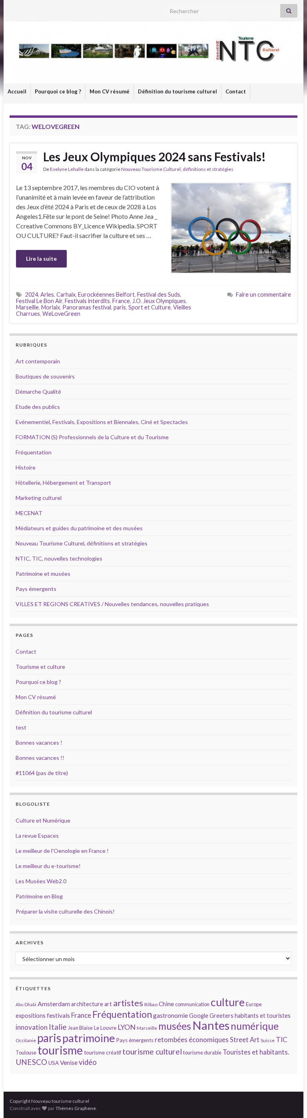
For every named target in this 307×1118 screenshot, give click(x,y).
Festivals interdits (87, 300)
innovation (32, 1027)
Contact (235, 91)
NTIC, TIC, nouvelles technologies (59, 558)
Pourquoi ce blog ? (58, 91)
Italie (58, 1026)
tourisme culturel (152, 1051)
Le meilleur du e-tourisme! (48, 865)
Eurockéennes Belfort (106, 294)
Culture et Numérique (43, 820)
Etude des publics (38, 406)
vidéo (88, 1062)
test (21, 727)
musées (174, 1026)
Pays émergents (36, 588)
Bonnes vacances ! (39, 742)
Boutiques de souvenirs (45, 376)
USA (53, 1063)
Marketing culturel (39, 497)
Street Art (244, 1040)
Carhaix (66, 294)
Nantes (210, 1025)
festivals (58, 1015)
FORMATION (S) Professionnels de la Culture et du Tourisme (92, 437)
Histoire (26, 467)
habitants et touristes (263, 1015)
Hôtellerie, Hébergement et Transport (63, 482)
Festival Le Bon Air (39, 300)
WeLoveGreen (61, 313)
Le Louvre (105, 1028)
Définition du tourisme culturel (177, 91)
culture (228, 1002)
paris (120, 307)
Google (198, 1015)
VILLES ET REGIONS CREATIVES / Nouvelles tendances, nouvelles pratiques (112, 604)
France (121, 300)
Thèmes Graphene (76, 1108)
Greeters (221, 1015)
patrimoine (88, 1038)
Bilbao (150, 1004)
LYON (127, 1027)
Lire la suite (41, 258)
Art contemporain (38, 361)
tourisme (60, 1050)
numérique (255, 1026)
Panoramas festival (86, 307)
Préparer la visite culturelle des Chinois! (65, 911)
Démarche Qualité (38, 391)
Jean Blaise (80, 1028)
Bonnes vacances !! (40, 757)
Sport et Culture (149, 307)
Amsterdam (54, 1003)
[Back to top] (289, 1100)
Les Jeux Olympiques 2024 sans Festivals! (154, 156)
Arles (47, 294)
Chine (166, 1003)
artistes (128, 1002)
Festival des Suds (158, 294)
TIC (281, 1039)
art (108, 1004)
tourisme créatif (102, 1052)
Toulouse (26, 1052)
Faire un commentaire (263, 294)
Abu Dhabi (26, 1004)
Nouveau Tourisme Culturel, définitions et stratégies (177, 169)
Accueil (17, 91)
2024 (31, 294)
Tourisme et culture (40, 666)
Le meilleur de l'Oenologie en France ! (62, 850)
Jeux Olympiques (164, 300)
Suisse (268, 1040)
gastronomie (170, 1015)
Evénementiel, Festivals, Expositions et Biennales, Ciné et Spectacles (102, 421)
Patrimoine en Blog (39, 896)
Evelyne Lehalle (67, 169)
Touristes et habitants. (256, 1052)
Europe (254, 1004)
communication (192, 1004)
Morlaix (50, 307)
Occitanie (26, 1040)
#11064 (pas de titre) (42, 772)
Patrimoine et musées (43, 573)
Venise (69, 1062)
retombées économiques (192, 1039)
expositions (31, 1015)
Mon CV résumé (110, 91)
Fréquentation (34, 452)
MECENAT (29, 512)
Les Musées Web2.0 (41, 881)
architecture (87, 1004)
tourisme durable (202, 1052)
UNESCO (31, 1061)
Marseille (27, 307)
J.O (136, 300)
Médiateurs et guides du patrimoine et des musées (79, 528)
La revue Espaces (37, 835)
